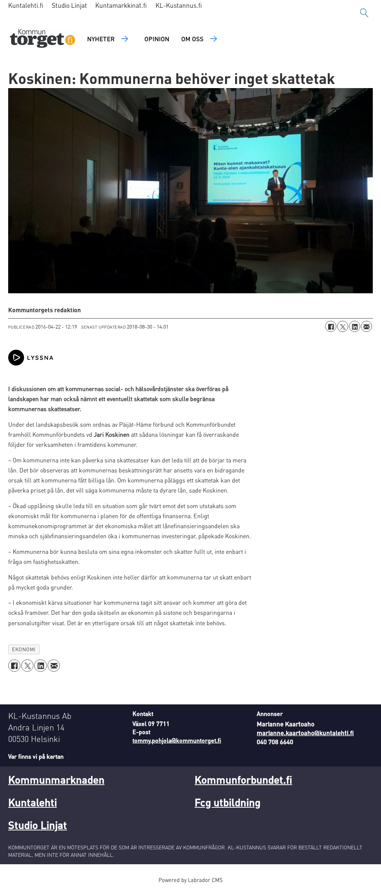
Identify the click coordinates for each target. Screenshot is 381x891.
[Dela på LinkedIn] (354, 326)
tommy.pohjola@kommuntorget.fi (176, 740)
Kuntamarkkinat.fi (121, 5)
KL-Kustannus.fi (179, 5)
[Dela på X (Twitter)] (342, 326)
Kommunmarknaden (56, 779)
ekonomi (24, 649)
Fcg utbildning (227, 802)
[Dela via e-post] (366, 326)
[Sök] (364, 13)
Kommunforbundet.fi (243, 779)
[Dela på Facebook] (330, 326)
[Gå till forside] (42, 39)
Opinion (156, 39)
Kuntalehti (32, 802)
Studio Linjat (69, 5)
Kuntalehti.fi (26, 5)
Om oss (192, 39)
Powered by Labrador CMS (190, 880)
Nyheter (101, 39)
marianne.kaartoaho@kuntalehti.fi (305, 733)
